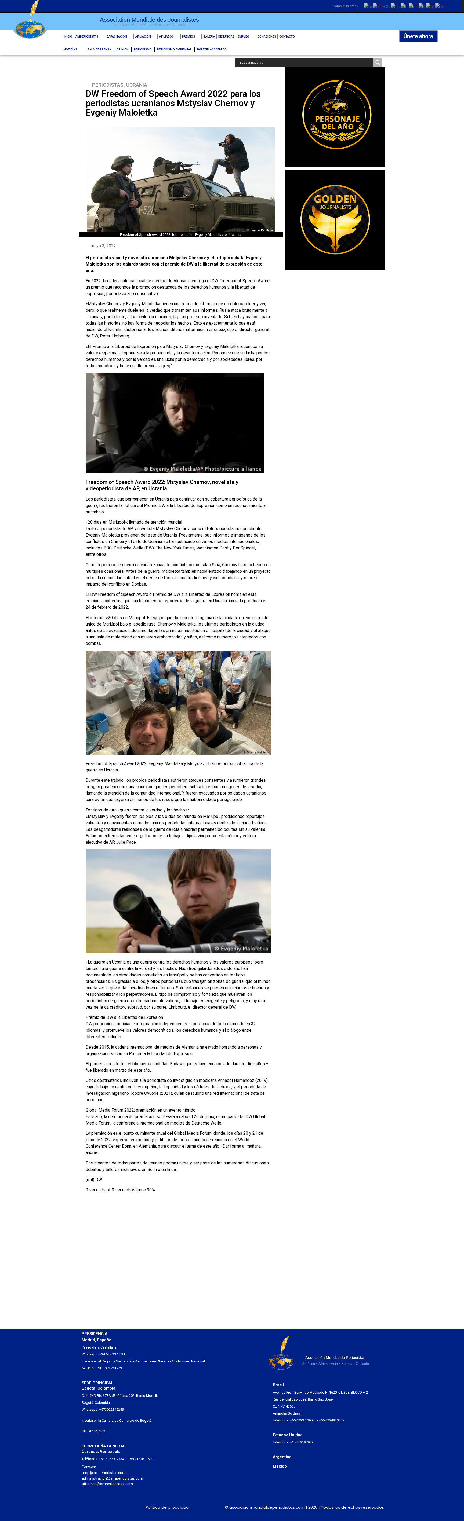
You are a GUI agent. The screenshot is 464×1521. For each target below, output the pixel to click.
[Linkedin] (115, 1507)
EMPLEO (243, 36)
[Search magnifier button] (377, 62)
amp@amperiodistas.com (104, 1473)
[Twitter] (86, 1507)
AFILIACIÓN (143, 36)
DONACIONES (267, 36)
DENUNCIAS (226, 36)
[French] (405, 6)
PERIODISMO (143, 49)
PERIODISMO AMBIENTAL (174, 49)
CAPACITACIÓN (117, 36)
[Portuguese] (430, 6)
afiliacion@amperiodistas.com (107, 1484)
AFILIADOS (166, 36)
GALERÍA (209, 36)
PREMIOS (188, 36)
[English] (396, 6)
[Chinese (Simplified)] (382, 6)
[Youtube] (125, 1507)
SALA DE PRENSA (99, 49)
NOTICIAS (70, 49)
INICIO (68, 36)
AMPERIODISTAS (86, 36)
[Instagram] (96, 1507)
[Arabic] (368, 6)
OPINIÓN (123, 49)
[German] (414, 6)
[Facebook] (106, 1507)
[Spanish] (440, 6)
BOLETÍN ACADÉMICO (212, 49)
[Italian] (422, 6)
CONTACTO (287, 36)
